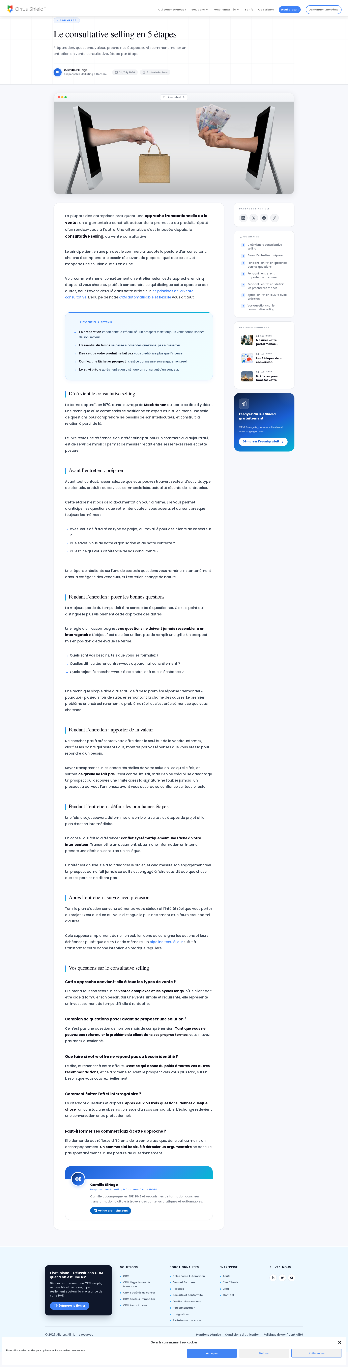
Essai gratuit (290, 9)
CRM (126, 1276)
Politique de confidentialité (283, 1335)
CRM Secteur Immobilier (139, 1299)
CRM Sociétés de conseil (139, 1293)
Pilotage (178, 1289)
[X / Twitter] (254, 218)
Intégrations (181, 1314)
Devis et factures (184, 1282)
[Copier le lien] (274, 218)
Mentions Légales (208, 1335)
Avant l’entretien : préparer (266, 255)
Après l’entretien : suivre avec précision (267, 297)
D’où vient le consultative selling (265, 247)
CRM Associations (135, 1305)
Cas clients (266, 9)
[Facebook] (264, 218)
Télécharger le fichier (69, 1306)
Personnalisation (184, 1308)
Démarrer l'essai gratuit (261, 442)
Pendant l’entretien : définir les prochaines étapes (266, 286)
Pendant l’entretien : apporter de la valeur (262, 275)
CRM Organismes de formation (136, 1284)
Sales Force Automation (189, 1276)
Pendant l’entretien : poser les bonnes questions (267, 265)
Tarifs (249, 9)
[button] (340, 1342)
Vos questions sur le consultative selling (261, 307)
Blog (226, 1289)
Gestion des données (187, 1301)
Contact (228, 1295)
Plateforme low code (187, 1320)
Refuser (264, 1353)
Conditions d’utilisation (242, 1335)
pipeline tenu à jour (166, 941)
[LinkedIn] (243, 218)
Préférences (317, 1353)
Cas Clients (230, 1282)
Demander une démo (324, 9)
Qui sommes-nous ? (172, 9)
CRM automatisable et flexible (145, 297)
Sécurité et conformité (188, 1295)
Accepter (212, 1353)
